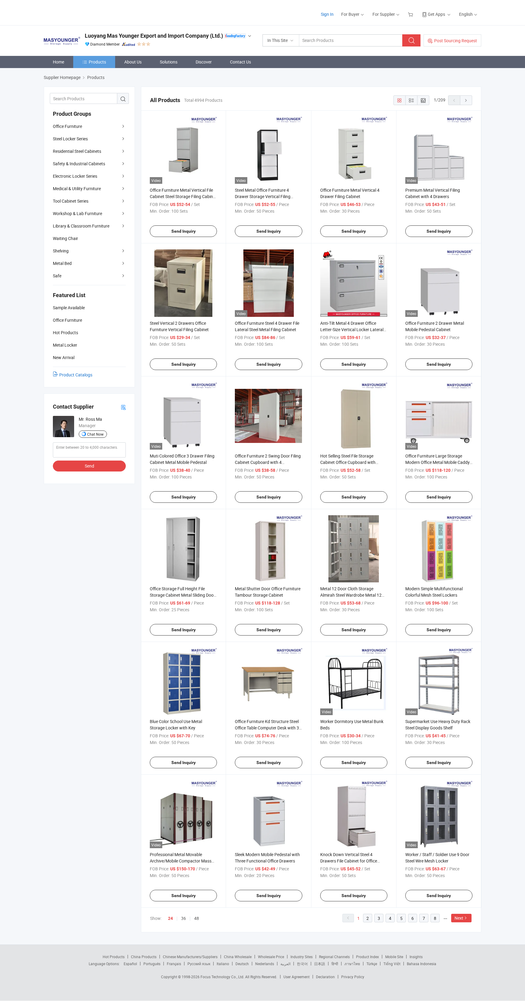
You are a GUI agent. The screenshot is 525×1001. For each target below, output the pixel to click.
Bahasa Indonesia (421, 963)
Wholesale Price (271, 956)
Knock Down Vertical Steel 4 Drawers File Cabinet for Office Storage (348, 861)
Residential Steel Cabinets (77, 151)
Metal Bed (62, 263)
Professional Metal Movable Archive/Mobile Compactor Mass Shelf (180, 861)
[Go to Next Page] (466, 100)
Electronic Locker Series (75, 176)
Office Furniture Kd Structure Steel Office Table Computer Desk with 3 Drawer (267, 727)
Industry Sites (301, 956)
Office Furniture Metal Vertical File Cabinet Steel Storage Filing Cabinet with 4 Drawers (183, 196)
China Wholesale (238, 956)
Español (130, 963)
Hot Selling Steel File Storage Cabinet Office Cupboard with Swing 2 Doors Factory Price (348, 462)
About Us (133, 62)
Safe (57, 276)
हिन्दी (334, 963)
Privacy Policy (352, 976)
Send (89, 466)
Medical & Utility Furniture (77, 188)
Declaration (325, 976)
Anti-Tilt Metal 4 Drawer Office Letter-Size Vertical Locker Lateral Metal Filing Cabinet (351, 329)
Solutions (168, 62)
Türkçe (371, 963)
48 (196, 918)
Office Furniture (67, 126)
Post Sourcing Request (455, 40)
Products (97, 62)
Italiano (223, 963)
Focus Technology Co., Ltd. (223, 976)
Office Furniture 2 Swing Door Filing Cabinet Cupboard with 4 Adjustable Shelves (268, 462)
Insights (416, 956)
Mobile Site (394, 956)
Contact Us (240, 62)
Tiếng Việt (391, 963)
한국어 (302, 963)
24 (170, 918)
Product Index (367, 956)
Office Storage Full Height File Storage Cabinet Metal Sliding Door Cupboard (182, 595)
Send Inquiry (183, 231)
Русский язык (198, 963)
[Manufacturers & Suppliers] (83, 12)
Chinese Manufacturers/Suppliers (190, 956)
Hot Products (114, 956)
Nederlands (264, 963)
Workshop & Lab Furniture (77, 213)
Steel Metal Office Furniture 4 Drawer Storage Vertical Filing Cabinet (262, 196)
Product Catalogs (75, 375)
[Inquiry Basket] (411, 14)
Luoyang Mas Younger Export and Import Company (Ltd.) (154, 36)
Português (151, 963)
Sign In (327, 14)
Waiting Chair (65, 238)
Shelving (61, 251)
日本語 (319, 963)
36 (183, 918)
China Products (143, 956)
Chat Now (95, 434)
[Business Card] (123, 407)
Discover (204, 62)
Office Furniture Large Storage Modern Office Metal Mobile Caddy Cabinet (437, 462)
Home (58, 62)
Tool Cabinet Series (70, 201)
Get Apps (436, 14)
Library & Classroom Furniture (81, 226)
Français (174, 963)
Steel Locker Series (70, 139)
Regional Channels (334, 956)
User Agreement (296, 976)
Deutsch (242, 963)
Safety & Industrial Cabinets (79, 163)
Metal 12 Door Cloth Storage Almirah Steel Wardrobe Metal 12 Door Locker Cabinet (351, 595)
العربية (285, 963)
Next (459, 918)
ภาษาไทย (352, 963)
